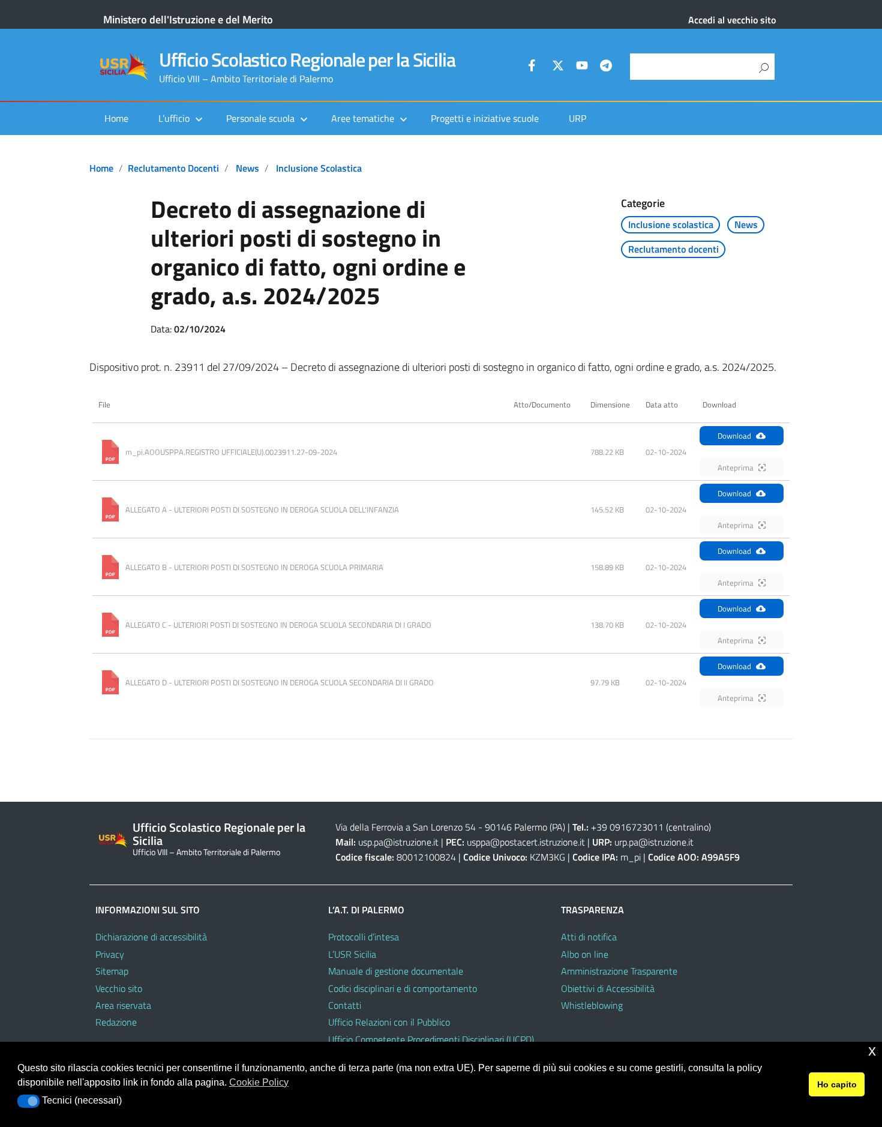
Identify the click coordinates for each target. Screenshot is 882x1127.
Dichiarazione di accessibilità (151, 937)
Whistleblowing (592, 1005)
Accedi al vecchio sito (732, 20)
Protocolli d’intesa (363, 937)
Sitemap (111, 971)
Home (116, 118)
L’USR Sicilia (352, 954)
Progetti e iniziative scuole (485, 118)
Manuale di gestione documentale (395, 971)
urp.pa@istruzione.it (654, 842)
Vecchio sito (118, 988)
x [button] (872, 1050)
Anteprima (736, 467)
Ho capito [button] (837, 1084)
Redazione (116, 1022)
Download (734, 436)
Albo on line (584, 954)
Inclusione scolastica (319, 168)
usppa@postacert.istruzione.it (526, 842)
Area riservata (123, 1005)
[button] (28, 1101)
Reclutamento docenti (173, 168)
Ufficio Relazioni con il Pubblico (389, 1022)
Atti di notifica (589, 937)
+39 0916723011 (627, 827)
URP (577, 118)
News (247, 168)
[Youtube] (582, 67)
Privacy (109, 954)
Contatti (344, 1005)
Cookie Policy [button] (259, 1082)
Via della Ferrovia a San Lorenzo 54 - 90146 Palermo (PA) (450, 827)
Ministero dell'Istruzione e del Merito (188, 19)
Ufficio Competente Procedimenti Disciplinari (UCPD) (431, 1039)
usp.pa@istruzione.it (398, 842)
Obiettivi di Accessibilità (608, 988)
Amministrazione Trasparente (619, 971)
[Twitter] (558, 67)
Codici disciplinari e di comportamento (402, 988)
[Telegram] (606, 67)
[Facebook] (534, 67)
